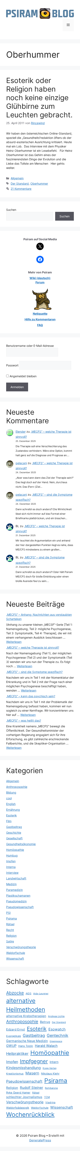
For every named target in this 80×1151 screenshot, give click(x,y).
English (11, 804)
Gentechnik (57, 1035)
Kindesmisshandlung (23, 1068)
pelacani (21, 463)
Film (8, 821)
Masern (32, 1073)
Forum (40, 282)
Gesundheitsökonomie (21, 844)
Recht (10, 930)
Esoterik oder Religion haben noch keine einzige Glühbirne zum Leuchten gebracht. (39, 97)
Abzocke (15, 992)
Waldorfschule (15, 952)
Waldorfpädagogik (17, 1107)
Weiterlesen (14, 641)
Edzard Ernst (15, 1029)
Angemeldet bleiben (23, 376)
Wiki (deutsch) (40, 278)
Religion (11, 935)
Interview (12, 872)
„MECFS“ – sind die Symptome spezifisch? (34, 672)
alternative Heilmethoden (25, 1005)
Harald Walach (46, 1046)
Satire (10, 941)
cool (9, 798)
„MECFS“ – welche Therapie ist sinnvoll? (32, 647)
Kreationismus (15, 1073)
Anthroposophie (16, 786)
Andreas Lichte (56, 1016)
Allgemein (17, 178)
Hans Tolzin (25, 1046)
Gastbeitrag (14, 827)
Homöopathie (15, 849)
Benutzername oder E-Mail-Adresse (30, 345)
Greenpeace (56, 1041)
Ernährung (13, 809)
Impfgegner (34, 1061)
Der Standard (20, 183)
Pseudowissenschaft (20, 907)
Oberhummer (39, 183)
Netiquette (40, 313)
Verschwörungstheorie (21, 947)
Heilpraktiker (17, 1053)
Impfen (11, 861)
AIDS (28, 993)
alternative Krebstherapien (26, 1016)
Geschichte (13, 832)
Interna (11, 867)
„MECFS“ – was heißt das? (23, 720)
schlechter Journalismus (24, 1097)
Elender (21, 431)
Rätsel (10, 924)
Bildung (11, 792)
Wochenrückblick (30, 1114)
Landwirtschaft (16, 878)
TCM (47, 1097)
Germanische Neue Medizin (27, 1041)
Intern (54, 1062)
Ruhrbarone (51, 1088)
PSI (8, 912)
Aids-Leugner (40, 993)
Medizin (11, 884)
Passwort (12, 365)
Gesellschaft (14, 838)
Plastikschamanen (18, 895)
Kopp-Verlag (49, 1068)
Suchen (11, 209)
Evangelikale (13, 1036)
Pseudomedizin (16, 901)
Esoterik (11, 815)
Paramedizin (14, 890)
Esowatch (57, 1029)
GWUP (11, 1046)
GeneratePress (40, 1140)
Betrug (45, 1022)
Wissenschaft (15, 958)
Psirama (11, 918)
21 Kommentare (21, 188)
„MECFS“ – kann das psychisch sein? (30, 696)
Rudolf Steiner (31, 1088)
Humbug (12, 855)
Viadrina (50, 1102)
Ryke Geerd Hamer (18, 1092)
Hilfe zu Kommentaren (40, 319)
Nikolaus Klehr (50, 1073)
